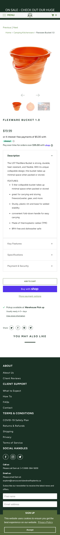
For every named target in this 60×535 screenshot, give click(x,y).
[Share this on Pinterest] (24, 328)
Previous (7, 27)
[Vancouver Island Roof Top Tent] (30, 15)
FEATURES (12, 181)
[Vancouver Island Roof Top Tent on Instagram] (13, 457)
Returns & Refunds (14, 425)
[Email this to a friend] (30, 328)
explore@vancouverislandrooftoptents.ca (22, 480)
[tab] (30, 155)
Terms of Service (13, 442)
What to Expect (12, 390)
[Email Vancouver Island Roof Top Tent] (20, 457)
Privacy (7, 437)
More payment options (30, 296)
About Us (8, 372)
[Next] (37, 95)
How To (7, 396)
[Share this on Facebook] (17, 328)
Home (8, 32)
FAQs (6, 402)
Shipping (8, 431)
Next (15, 27)
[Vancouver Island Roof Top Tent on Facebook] (6, 457)
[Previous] (22, 95)
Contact (8, 407)
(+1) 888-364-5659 (29, 468)
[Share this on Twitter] (11, 328)
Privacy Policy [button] (45, 522)
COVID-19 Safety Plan (16, 420)
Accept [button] (30, 530)
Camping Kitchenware (24, 32)
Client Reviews (12, 378)
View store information (15, 316)
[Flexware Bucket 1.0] (30, 66)
